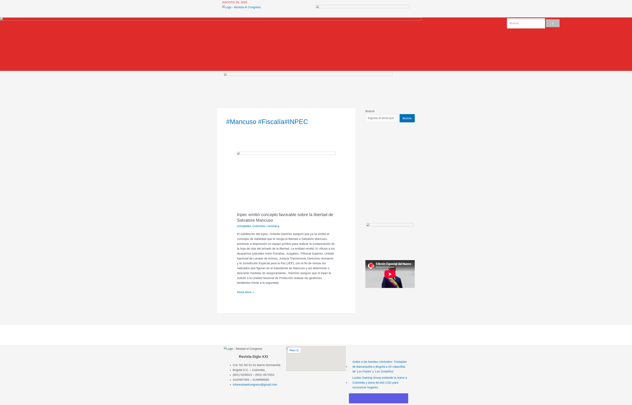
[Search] (553, 23)
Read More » (245, 292)
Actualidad (244, 226)
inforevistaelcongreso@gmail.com (255, 384)
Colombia (258, 226)
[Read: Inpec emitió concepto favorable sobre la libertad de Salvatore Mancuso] (286, 179)
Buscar (370, 111)
